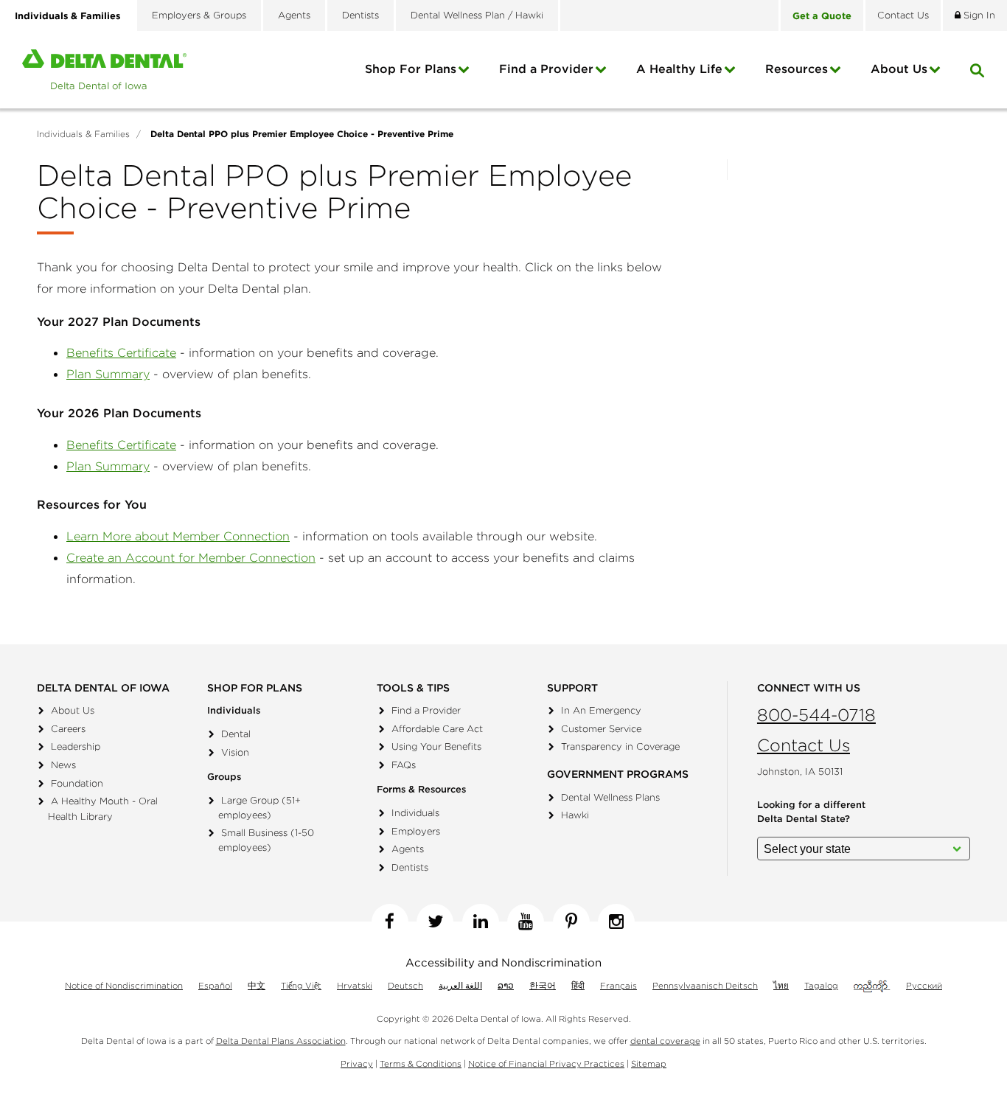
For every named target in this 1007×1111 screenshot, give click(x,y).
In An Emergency (601, 710)
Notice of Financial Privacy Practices (546, 1063)
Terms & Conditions (420, 1063)
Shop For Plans (410, 68)
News (63, 765)
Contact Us (803, 745)
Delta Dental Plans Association (281, 1040)
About (899, 68)
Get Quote (821, 15)
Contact (903, 15)
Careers (68, 728)
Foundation (77, 783)
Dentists (360, 15)
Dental (236, 734)
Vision (235, 752)
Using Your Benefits (436, 746)
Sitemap (648, 1063)
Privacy (357, 1063)
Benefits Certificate (121, 352)
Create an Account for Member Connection (191, 557)
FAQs (403, 765)
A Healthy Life (679, 68)
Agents (294, 15)
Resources (796, 68)
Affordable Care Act (437, 728)
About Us (72, 710)
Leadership (75, 746)
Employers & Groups (199, 15)
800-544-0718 (816, 714)
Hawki (575, 815)
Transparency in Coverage (620, 746)
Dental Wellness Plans (610, 797)
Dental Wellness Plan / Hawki (477, 15)
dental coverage (665, 1040)
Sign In (978, 15)
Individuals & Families (67, 15)
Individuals (415, 813)
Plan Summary (108, 373)
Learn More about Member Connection (178, 536)
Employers (415, 831)
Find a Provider (546, 68)
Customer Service (601, 728)
